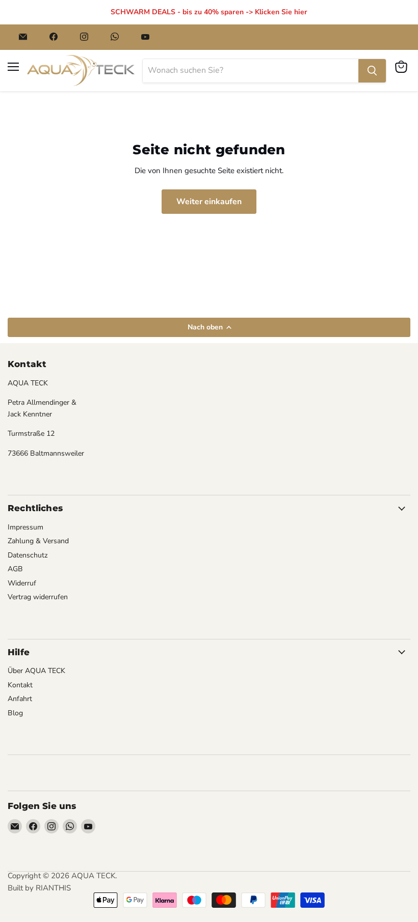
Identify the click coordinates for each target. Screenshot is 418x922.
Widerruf (22, 583)
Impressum (25, 527)
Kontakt (20, 685)
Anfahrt (20, 699)
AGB (15, 569)
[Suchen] (372, 70)
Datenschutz (28, 555)
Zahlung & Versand (38, 541)
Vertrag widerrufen (38, 597)
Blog (15, 713)
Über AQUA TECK (36, 671)
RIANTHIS (53, 888)
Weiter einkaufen (209, 201)
